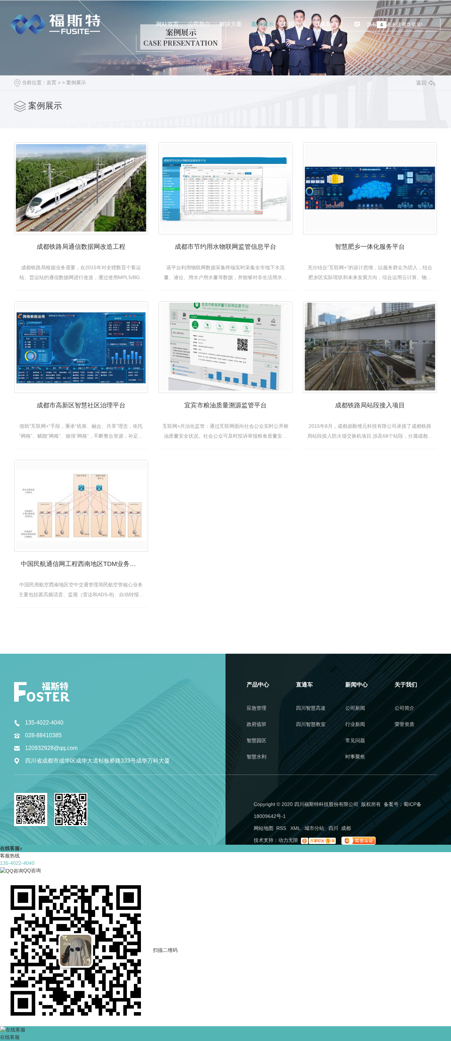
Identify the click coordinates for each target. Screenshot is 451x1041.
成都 (346, 828)
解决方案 (231, 24)
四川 (333, 828)
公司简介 (199, 24)
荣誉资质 (404, 724)
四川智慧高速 (311, 708)
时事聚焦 (355, 756)
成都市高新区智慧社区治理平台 (81, 405)
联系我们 (326, 24)
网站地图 (263, 828)
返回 (421, 83)
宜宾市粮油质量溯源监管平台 (225, 405)
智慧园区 (256, 740)
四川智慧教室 (311, 724)
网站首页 (167, 24)
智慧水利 (256, 756)
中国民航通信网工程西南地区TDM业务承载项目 (84, 563)
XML (296, 828)
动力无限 (288, 840)
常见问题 (355, 740)
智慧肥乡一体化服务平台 (370, 246)
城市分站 (314, 828)
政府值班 (256, 724)
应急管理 (256, 708)
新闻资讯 (294, 24)
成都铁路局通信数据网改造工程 (81, 246)
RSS (282, 828)
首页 (51, 82)
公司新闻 (355, 708)
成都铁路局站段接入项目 (370, 405)
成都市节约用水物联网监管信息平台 (225, 246)
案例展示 (262, 24)
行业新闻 (355, 724)
